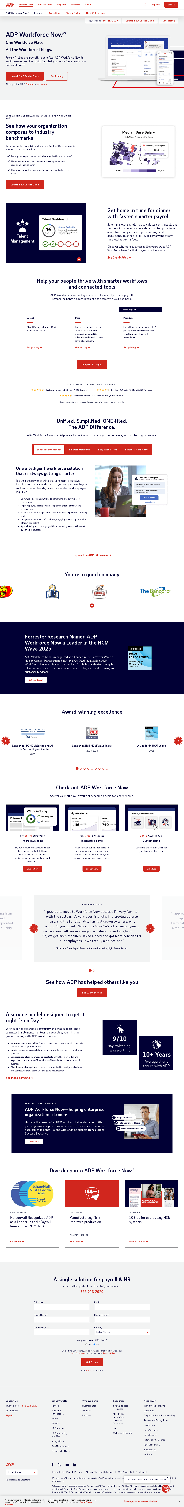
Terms (55, 1472)
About (88, 4)
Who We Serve (45, 4)
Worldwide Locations (154, 1405)
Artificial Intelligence (154, 1439)
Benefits (56, 1423)
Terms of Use (109, 1353)
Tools (115, 1428)
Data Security (151, 1430)
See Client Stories (92, 992)
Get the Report (35, 680)
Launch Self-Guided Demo (140, 20)
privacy (89, 1370)
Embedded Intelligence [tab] (49, 449)
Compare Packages (92, 364)
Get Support (12, 1410)
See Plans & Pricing (18, 1077)
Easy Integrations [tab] (107, 449)
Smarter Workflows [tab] (79, 449)
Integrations (58, 1441)
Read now (15, 1241)
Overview (38, 13)
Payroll (55, 1405)
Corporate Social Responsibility (160, 1415)
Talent (55, 1418)
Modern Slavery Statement (100, 1472)
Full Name (39, 1302)
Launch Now (33, 869)
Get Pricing (168, 20)
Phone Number (41, 1315)
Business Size (89, 1405)
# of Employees (41, 1327)
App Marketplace (60, 1446)
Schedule (151, 869)
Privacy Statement (78, 1353)
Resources (75, 4)
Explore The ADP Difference (90, 555)
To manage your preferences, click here (140, 1501)
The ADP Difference (95, 13)
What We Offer (26, 4)
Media (147, 1454)
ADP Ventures (151, 1444)
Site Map (66, 1472)
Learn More (34, 1141)
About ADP (150, 1400)
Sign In (171, 4)
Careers (147, 1410)
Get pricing (33, 347)
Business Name (101, 1315)
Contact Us (12, 1400)
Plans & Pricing (73, 13)
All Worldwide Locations (18, 1479)
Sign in (30, 84)
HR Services (58, 1428)
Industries (87, 1410)
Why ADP (61, 4)
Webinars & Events (122, 1432)
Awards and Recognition (156, 1420)
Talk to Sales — (21, 1405)
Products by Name (61, 1451)
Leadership (149, 1425)
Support (156, 4)
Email (97, 1302)
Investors (148, 1449)
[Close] (179, 1501)
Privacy (78, 1472)
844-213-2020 (110, 20)
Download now (137, 1241)
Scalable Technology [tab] (136, 449)
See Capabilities (117, 257)
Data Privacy (150, 1434)
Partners (86, 1415)
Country (98, 1327)
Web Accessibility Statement (132, 1472)
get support (43, 84)
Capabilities (54, 13)
